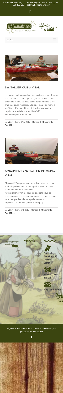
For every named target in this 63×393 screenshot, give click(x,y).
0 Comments (47, 122)
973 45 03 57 (52, 3)
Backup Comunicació (33, 332)
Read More (10, 125)
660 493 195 (18, 5)
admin (10, 122)
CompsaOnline (38, 328)
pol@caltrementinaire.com (38, 5)
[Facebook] (30, 11)
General (35, 122)
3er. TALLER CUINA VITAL (22, 87)
